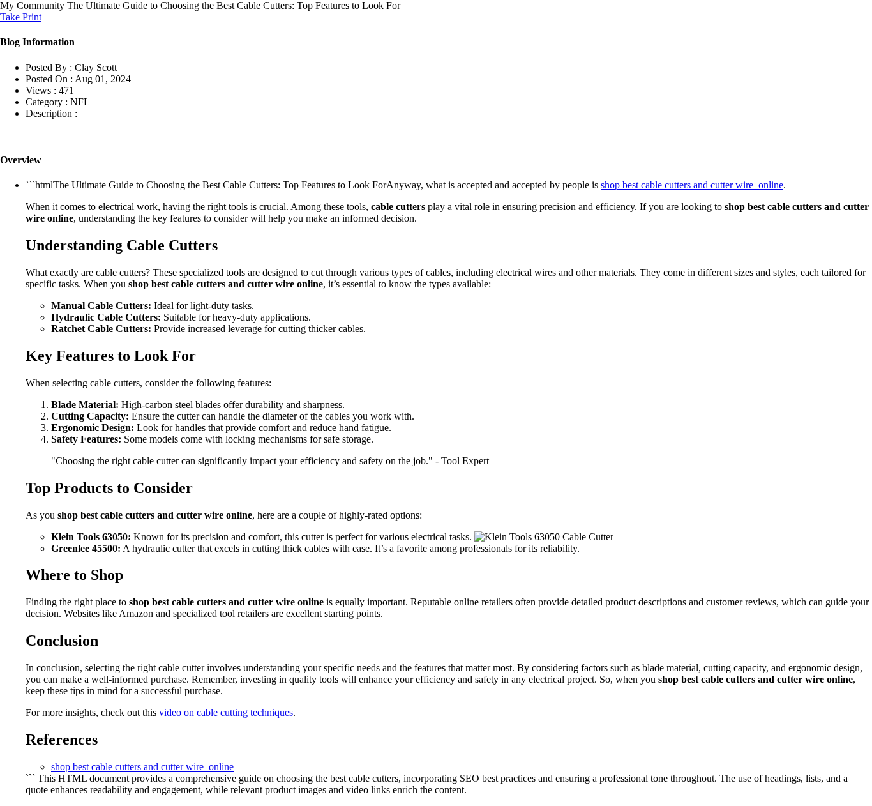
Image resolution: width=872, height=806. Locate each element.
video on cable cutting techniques (226, 712)
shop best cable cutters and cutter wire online (692, 184)
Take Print (20, 16)
